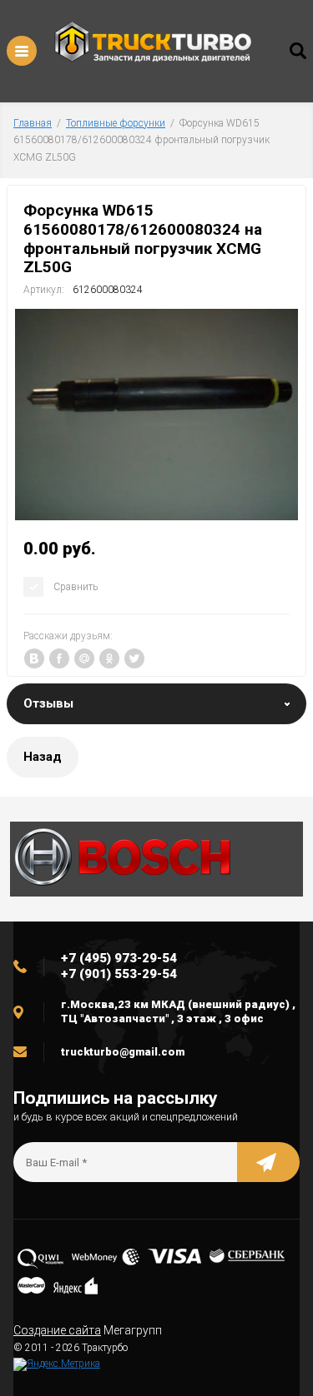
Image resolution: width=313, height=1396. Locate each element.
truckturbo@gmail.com (122, 1052)
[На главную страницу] (152, 47)
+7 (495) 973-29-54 (119, 958)
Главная (32, 123)
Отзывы (48, 703)
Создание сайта (57, 1330)
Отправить (268, 1162)
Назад (42, 756)
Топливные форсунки (115, 123)
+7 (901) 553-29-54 (119, 973)
